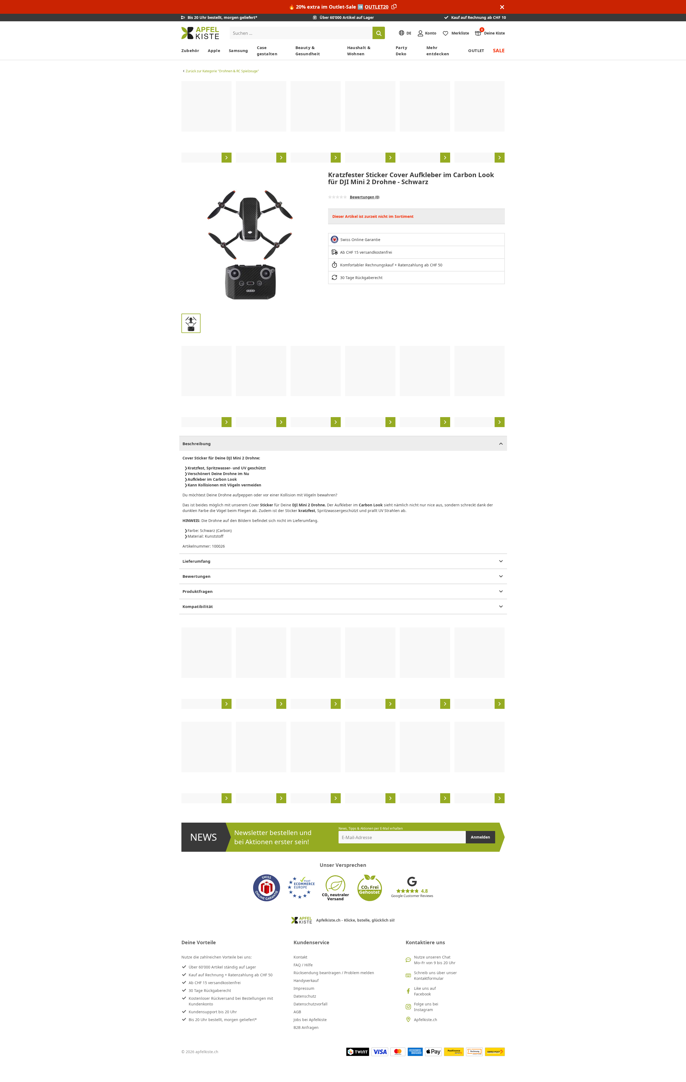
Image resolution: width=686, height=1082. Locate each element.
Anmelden (480, 837)
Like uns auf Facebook (425, 991)
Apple (214, 50)
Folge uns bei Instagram (426, 1006)
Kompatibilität (197, 606)
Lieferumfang (196, 561)
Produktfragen (197, 591)
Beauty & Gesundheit (307, 50)
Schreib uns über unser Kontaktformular (435, 975)
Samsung (238, 50)
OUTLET (476, 50)
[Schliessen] (502, 7)
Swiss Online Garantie (360, 239)
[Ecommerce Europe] (301, 887)
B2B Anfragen (306, 1027)
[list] (343, 122)
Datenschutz (305, 996)
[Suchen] (379, 33)
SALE (499, 50)
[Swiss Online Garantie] (266, 887)
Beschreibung (196, 443)
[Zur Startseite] (200, 33)
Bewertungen (196, 576)
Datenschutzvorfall (311, 1004)
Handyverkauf (306, 980)
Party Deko (401, 50)
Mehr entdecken (437, 50)
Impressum (304, 988)
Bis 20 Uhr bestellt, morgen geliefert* (223, 1019)
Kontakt (300, 957)
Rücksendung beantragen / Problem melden (334, 972)
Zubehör (190, 50)
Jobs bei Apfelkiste (310, 1019)
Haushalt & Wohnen (359, 50)
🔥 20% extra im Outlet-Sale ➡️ (338, 7)
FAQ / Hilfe (303, 964)
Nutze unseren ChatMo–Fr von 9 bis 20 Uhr (435, 959)
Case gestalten (267, 50)
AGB (297, 1011)
